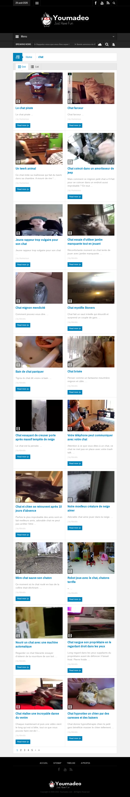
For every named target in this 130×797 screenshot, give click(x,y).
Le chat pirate (24, 108)
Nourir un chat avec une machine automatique (37, 644)
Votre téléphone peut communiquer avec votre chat (90, 437)
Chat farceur (75, 108)
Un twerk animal (26, 168)
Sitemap (57, 763)
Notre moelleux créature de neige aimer (89, 508)
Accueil (44, 763)
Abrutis (74, 258)
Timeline (71, 763)
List (37, 66)
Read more (22, 125)
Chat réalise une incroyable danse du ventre (37, 715)
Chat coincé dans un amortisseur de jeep (91, 170)
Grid (23, 66)
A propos (85, 763)
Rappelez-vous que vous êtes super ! (33, 44)
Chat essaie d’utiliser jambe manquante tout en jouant (85, 242)
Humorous (24, 119)
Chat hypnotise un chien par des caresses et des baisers (88, 715)
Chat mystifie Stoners (81, 308)
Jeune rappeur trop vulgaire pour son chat (37, 242)
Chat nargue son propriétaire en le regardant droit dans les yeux (89, 644)
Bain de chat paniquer (30, 371)
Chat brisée (75, 371)
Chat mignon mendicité (30, 308)
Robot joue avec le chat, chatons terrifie (88, 580)
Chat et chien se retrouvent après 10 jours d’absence (39, 509)
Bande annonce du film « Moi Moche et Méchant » (79, 44)
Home (29, 57)
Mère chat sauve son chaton (34, 578)
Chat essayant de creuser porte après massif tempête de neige (36, 437)
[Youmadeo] (65, 19)
